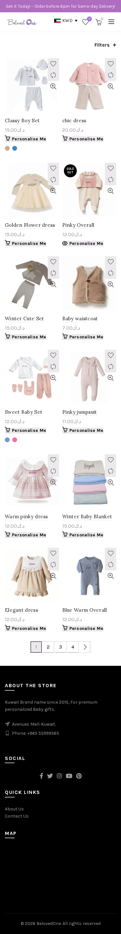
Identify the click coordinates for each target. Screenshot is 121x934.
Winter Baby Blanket (87, 516)
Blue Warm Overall (84, 610)
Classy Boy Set (22, 120)
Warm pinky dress (26, 516)
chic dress (74, 120)
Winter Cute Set (24, 318)
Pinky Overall (78, 225)
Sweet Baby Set (23, 412)
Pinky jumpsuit (79, 412)
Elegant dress (21, 610)
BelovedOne (48, 923)
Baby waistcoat (80, 318)
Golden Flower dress (30, 225)
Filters (102, 45)
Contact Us (17, 816)
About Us (14, 809)
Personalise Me (29, 139)
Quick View (53, 86)
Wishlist (89, 19)
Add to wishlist (53, 64)
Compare (53, 75)
